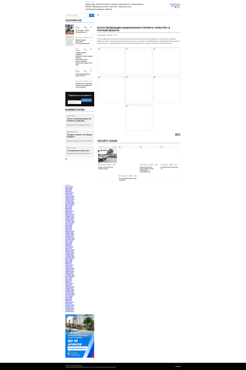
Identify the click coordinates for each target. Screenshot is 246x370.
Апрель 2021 (69, 283)
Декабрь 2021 (69, 271)
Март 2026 (68, 194)
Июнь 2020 (68, 299)
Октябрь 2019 (69, 311)
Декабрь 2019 (69, 308)
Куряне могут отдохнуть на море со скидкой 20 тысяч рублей (84, 85)
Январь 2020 (69, 306)
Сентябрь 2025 (70, 203)
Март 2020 (68, 303)
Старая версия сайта (124, 6)
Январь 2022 (69, 270)
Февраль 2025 (69, 214)
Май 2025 (68, 210)
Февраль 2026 (69, 196)
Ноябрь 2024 (69, 219)
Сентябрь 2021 (70, 276)
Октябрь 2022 (69, 256)
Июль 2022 (68, 260)
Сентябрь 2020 (70, 294)
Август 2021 (69, 277)
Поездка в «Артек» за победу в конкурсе (79, 136)
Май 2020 (68, 300)
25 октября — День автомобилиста (82, 31)
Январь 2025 (69, 216)
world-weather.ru (175, 6)
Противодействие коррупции (95, 9)
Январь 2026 (69, 197)
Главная (178, 366)
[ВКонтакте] (176, 134)
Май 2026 (68, 191)
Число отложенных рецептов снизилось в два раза (79, 120)
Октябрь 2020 (69, 293)
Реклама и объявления (103, 4)
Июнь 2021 (68, 280)
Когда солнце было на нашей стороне (105, 167)
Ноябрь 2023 (69, 236)
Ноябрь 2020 (69, 291)
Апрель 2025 (69, 211)
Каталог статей (90, 4)
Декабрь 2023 (69, 234)
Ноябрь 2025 (69, 200)
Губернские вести (124, 4)
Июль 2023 (68, 242)
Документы (108, 9)
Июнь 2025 (68, 208)
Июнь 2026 (68, 190)
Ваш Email (71, 99)
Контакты (88, 6)
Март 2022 (68, 266)
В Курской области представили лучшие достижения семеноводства (147, 169)
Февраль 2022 (69, 268)
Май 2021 (68, 282)
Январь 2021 (69, 288)
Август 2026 (69, 187)
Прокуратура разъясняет (100, 6)
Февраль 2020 (69, 305)
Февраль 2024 (69, 231)
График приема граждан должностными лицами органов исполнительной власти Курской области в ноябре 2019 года (84, 59)
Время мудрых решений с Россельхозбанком (82, 41)
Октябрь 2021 (69, 274)
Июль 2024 (68, 225)
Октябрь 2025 (69, 202)
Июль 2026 (68, 188)
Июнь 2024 (68, 227)
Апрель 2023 (69, 246)
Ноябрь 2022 (69, 254)
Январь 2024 (69, 233)
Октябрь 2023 (69, 237)
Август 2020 (69, 296)
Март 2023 (68, 248)
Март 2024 (68, 230)
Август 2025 (69, 205)
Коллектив (114, 4)
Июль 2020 (68, 297)
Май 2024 (68, 228)
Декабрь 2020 (69, 290)
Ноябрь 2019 (69, 310)
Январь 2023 (69, 251)
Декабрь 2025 (69, 199)
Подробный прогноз (175, 4)
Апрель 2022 (69, 265)
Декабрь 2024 (69, 217)
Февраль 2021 (69, 286)
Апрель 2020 (69, 302)
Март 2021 (68, 285)
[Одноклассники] (179, 134)
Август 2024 (69, 223)
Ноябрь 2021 (69, 273)
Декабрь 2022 (69, 253)
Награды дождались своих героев (83, 75)
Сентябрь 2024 (70, 222)
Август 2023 (69, 240)
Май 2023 (68, 245)
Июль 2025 (68, 207)
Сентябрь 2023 (70, 239)
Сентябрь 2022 (70, 257)
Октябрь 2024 (69, 220)
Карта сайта (113, 6)
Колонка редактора (137, 4)
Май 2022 (68, 263)
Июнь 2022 (68, 262)
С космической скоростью (78, 151)
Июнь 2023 (68, 243)
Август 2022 (69, 259)
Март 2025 (68, 213)
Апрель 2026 (69, 193)
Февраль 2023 (69, 250)
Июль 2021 (68, 279)
